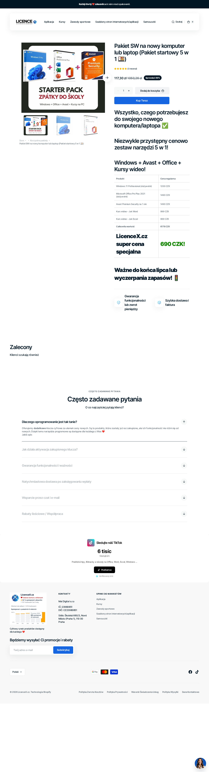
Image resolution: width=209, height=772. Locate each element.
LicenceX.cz (24, 692)
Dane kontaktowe (190, 692)
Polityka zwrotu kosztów (91, 692)
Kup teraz (142, 100)
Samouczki (101, 618)
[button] (177, 22)
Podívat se (106, 570)
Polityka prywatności (117, 692)
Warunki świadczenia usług (145, 692)
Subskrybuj (63, 649)
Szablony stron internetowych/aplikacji (115, 613)
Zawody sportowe (105, 608)
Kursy (99, 604)
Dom (21, 140)
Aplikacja (100, 599)
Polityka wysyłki (170, 692)
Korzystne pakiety (39, 140)
